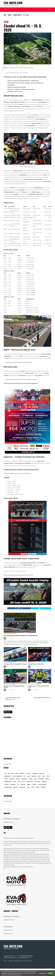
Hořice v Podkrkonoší (17, 776)
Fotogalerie (10, 961)
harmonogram (7, 776)
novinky (30, 778)
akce (5, 773)
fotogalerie (35, 773)
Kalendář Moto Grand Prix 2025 (35, 664)
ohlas (35, 778)
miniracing (34, 776)
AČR (9, 773)
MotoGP (6, 21)
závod (28, 787)
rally (19, 781)
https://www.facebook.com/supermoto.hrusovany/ (17, 473)
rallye (23, 781)
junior (28, 776)
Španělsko (43, 787)
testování (23, 784)
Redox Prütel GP (29, 781)
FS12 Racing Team (7, 633)
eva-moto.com (13, 2)
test (18, 784)
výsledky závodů (8, 787)
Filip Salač (28, 773)
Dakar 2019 (22, 773)
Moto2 (43, 776)
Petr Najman (41, 778)
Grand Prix (41, 773)
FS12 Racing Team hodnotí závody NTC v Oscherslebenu (20, 635)
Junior (11, 633)
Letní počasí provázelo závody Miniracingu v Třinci (19, 362)
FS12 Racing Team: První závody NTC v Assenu (15, 664)
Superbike (6, 784)
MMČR (39, 776)
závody (32, 787)
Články (5, 961)
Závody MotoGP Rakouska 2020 (41, 697)
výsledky (34, 784)
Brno (12, 773)
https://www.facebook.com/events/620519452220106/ (18, 575)
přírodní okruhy (7, 781)
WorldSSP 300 (22, 787)
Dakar (16, 773)
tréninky (29, 784)
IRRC (24, 776)
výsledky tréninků (42, 784)
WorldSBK (15, 787)
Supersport (12, 784)
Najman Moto (24, 778)
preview (47, 778)
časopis (37, 787)
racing (14, 781)
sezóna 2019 (44, 781)
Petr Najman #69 (18, 961)
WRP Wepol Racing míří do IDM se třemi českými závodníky (21, 379)
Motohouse (11, 778)
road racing (37, 781)
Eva (7, 638)
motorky (18, 778)
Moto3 (48, 776)
